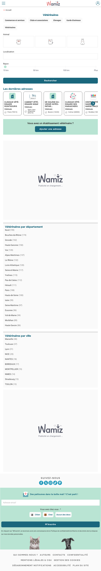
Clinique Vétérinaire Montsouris (11, 104)
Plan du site (81, 565)
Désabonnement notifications (31, 565)
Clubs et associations (39, 20)
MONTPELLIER (13, 369)
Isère (9, 300)
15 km (6, 70)
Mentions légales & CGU (36, 560)
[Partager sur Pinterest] (60, 483)
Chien (37, 514)
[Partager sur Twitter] (46, 483)
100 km (66, 70)
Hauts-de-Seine (14, 295)
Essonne (11, 310)
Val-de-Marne (13, 315)
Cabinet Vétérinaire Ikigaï (32, 103)
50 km (36, 70)
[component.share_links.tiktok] (55, 483)
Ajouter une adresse (50, 129)
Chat (50, 514)
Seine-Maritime (13, 305)
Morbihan (11, 320)
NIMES (10, 374)
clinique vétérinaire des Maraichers (72, 104)
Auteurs (45, 555)
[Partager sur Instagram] (50, 483)
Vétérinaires (10, 27)
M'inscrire (50, 524)
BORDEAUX (12, 364)
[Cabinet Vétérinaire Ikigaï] (33, 96)
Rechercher (50, 80)
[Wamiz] (55, 3)
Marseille (11, 339)
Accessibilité (62, 565)
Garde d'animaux (74, 20)
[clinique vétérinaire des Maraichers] (73, 96)
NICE (9, 354)
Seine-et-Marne (14, 270)
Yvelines (11, 275)
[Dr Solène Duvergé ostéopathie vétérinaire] (53, 96)
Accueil (8, 10)
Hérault (10, 285)
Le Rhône (11, 260)
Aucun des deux (63, 514)
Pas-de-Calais (13, 280)
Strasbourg (12, 379)
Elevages (57, 20)
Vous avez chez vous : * (50, 509)
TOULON (11, 384)
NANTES (11, 359)
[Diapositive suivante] (93, 103)
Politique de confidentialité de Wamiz (64, 531)
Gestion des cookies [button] (67, 560)
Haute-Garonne (14, 245)
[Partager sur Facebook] (41, 483)
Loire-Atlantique (14, 265)
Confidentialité (77, 555)
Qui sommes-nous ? (25, 555)
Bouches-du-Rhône (15, 235)
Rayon (6, 64)
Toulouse (11, 344)
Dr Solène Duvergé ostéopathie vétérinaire (52, 104)
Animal (6, 34)
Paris (9, 290)
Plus (96, 70)
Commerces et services (14, 20)
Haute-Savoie (13, 325)
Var (9, 250)
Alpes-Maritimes (14, 255)
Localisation (8, 52)
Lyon (9, 349)
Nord (9, 230)
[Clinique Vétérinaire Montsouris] (12, 96)
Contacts (59, 555)
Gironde (11, 240)
